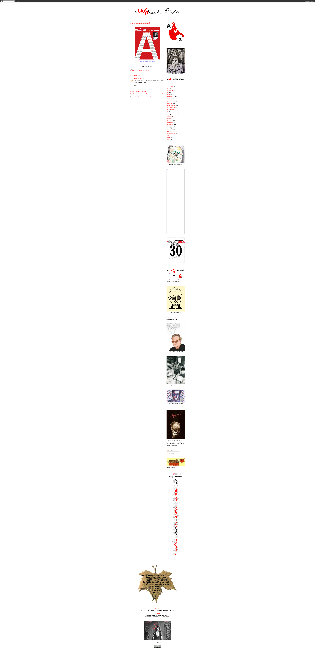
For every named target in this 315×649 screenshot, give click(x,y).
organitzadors (170, 122)
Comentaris (171, 453)
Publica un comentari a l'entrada (138, 91)
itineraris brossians (171, 105)
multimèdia (169, 116)
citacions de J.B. (171, 96)
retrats (168, 131)
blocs (168, 92)
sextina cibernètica (171, 133)
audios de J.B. (170, 90)
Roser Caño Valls (138, 78)
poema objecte (170, 124)
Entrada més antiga (159, 93)
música (168, 118)
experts (168, 100)
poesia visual (170, 129)
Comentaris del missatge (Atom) (145, 96)
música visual (170, 120)
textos (147, 70)
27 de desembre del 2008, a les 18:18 (146, 88)
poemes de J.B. (140, 70)
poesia (168, 128)
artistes (168, 88)
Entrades (170, 450)
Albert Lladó (142, 65)
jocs (167, 111)
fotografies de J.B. (171, 101)
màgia (168, 115)
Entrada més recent (135, 93)
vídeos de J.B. (170, 141)
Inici (147, 93)
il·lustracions (170, 103)
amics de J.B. (170, 86)
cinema (168, 94)
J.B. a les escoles (171, 107)
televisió (168, 137)
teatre (168, 135)
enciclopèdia (169, 98)
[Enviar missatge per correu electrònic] (131, 69)
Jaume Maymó (170, 109)
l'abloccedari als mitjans (172, 113)
